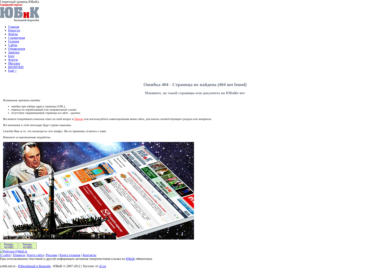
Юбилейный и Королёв (34, 266)
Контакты (89, 255)
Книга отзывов (70, 255)
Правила (19, 255)
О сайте (5, 255)
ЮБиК (130, 258)
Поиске (78, 119)
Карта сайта (35, 255)
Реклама (51, 255)
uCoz (102, 266)
